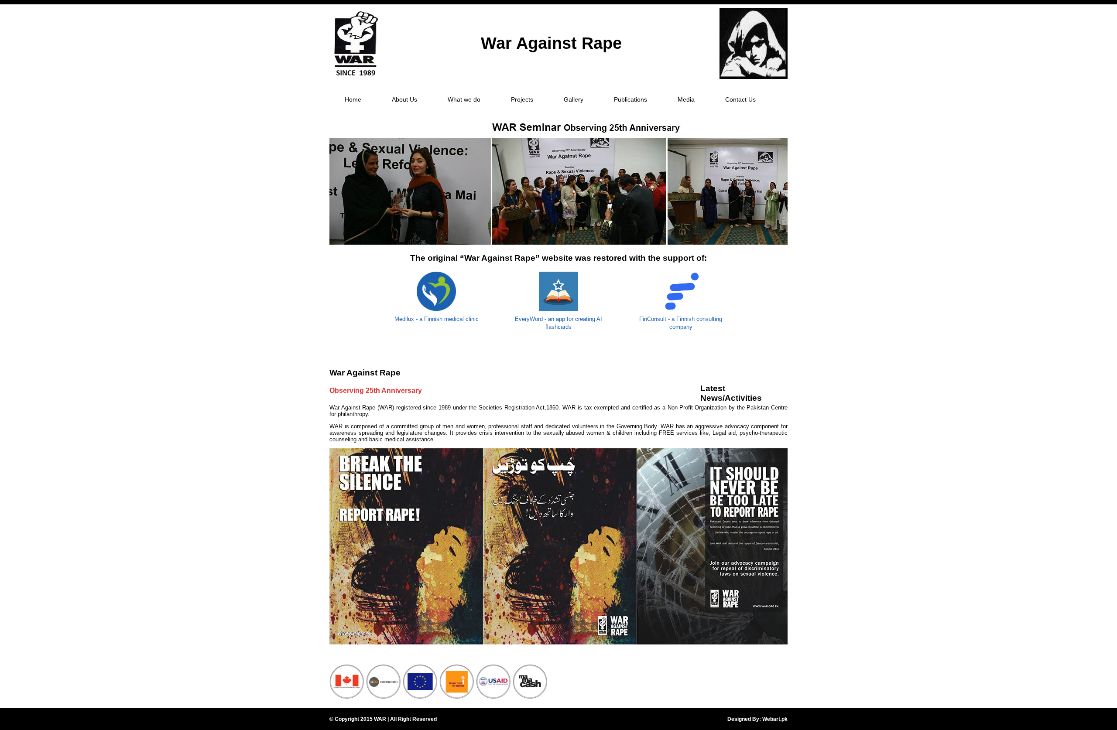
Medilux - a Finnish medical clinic (436, 319)
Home (353, 99)
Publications (630, 99)
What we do (464, 99)
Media (686, 99)
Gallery (573, 99)
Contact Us (740, 99)
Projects (522, 99)
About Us (404, 99)
